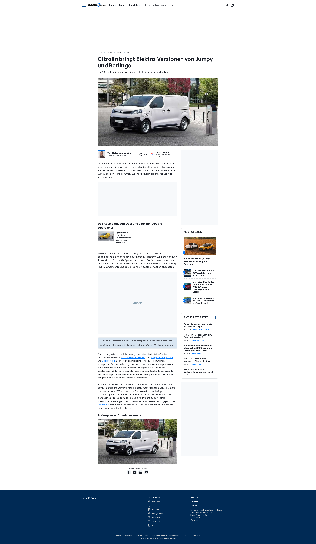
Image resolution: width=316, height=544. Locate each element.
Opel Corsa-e (108, 360)
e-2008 (169, 357)
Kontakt (193, 505)
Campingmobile (198, 340)
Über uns (194, 497)
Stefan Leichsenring (121, 153)
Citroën (110, 52)
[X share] (134, 472)
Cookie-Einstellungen (159, 536)
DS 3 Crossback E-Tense (133, 357)
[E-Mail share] (146, 472)
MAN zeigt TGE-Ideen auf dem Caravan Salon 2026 (198, 336)
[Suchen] (227, 5)
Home (100, 52)
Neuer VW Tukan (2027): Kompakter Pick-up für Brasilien (199, 360)
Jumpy (119, 52)
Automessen (167, 5)
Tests (121, 5)
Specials (133, 5)
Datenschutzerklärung (124, 536)
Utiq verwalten (194, 536)
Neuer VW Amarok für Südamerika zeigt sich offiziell (198, 370)
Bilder (147, 5)
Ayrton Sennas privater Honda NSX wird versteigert (198, 325)
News (111, 5)
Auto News (196, 353)
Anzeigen (194, 501)
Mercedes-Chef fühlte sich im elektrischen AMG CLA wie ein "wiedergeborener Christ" (198, 348)
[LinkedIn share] (140, 472)
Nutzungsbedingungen (178, 536)
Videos (156, 5)
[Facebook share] (128, 472)
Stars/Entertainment (200, 329)
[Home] (97, 5)
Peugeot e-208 (158, 357)
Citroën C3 (103, 404)
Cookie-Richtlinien (142, 536)
